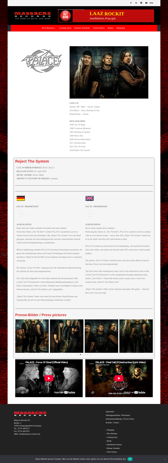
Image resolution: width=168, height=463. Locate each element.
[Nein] (164, 459)
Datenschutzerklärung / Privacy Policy (120, 419)
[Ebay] (151, 3)
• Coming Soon (111, 437)
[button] (18, 336)
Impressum (110, 412)
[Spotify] (141, 3)
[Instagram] (136, 3)
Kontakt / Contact (112, 423)
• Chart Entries (111, 452)
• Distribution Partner (114, 445)
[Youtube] (146, 3)
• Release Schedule (113, 448)
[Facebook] (130, 3)
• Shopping (110, 430)
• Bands (108, 441)
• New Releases (111, 434)
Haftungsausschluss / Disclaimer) (118, 415)
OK (130, 459)
